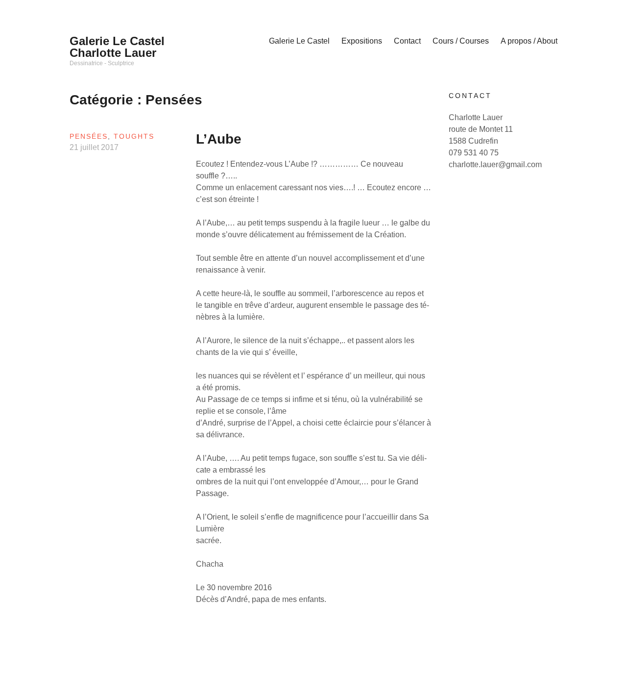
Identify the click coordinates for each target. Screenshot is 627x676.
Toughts (134, 136)
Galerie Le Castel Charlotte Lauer (117, 46)
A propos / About (529, 41)
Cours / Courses (461, 41)
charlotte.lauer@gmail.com (495, 164)
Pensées (89, 136)
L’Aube (218, 139)
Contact (407, 41)
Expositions (361, 41)
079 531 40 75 (474, 153)
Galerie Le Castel (299, 41)
